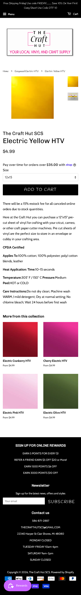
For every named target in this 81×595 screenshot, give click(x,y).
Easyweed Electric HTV (27, 71)
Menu (11, 14)
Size (6, 170)
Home (5, 71)
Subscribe (61, 502)
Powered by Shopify (62, 572)
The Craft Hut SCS (39, 572)
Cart (75, 14)
